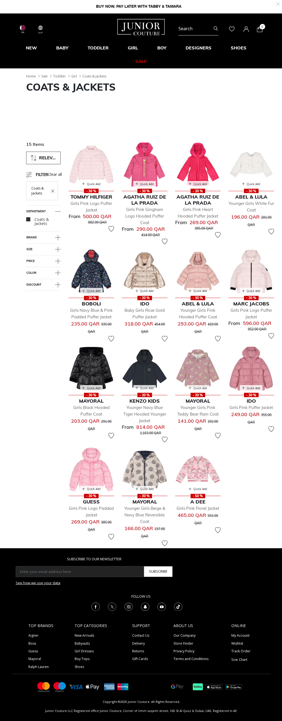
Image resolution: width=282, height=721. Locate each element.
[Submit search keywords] (215, 28)
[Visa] (76, 686)
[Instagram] (128, 606)
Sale (44, 76)
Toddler (59, 76)
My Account (240, 635)
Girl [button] (133, 48)
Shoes (79, 666)
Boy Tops (82, 658)
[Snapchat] (145, 606)
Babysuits (82, 643)
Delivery (138, 643)
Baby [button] (62, 48)
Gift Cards (140, 658)
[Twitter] (112, 606)
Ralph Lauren (38, 666)
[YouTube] (162, 606)
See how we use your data (38, 582)
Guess (33, 651)
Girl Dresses (84, 651)
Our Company (184, 635)
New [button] (31, 48)
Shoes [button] (238, 48)
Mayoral (34, 658)
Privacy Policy (183, 651)
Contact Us (140, 635)
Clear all (55, 174)
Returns (138, 651)
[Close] (278, 3)
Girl (74, 76)
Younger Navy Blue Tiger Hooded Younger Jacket (144, 414)
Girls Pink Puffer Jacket (251, 407)
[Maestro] (59, 686)
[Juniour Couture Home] (141, 27)
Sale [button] (141, 61)
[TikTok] (178, 606)
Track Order (241, 651)
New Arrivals (84, 635)
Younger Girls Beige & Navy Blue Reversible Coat (144, 515)
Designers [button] (199, 48)
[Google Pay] (177, 686)
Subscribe (158, 571)
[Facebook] (95, 606)
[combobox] (198, 28)
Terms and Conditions (190, 658)
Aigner (33, 635)
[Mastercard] (43, 686)
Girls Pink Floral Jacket (198, 508)
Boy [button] (161, 48)
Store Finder (183, 643)
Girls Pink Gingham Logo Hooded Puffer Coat (144, 216)
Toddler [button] (98, 48)
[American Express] (109, 686)
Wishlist (237, 643)
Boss (32, 643)
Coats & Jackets (94, 76)
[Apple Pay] (92, 686)
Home (31, 76)
